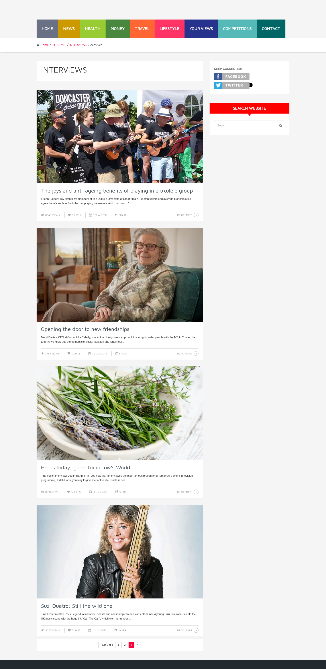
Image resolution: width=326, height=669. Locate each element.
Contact (271, 28)
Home (47, 28)
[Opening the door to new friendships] (120, 275)
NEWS (69, 28)
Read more (184, 215)
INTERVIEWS (78, 45)
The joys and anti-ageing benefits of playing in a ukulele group (117, 190)
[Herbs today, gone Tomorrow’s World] (120, 413)
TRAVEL (142, 28)
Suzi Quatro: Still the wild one (76, 606)
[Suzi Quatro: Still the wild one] (120, 551)
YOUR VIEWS (201, 28)
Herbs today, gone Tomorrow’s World (85, 467)
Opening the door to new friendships (85, 329)
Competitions (237, 28)
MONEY (118, 28)
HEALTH (92, 28)
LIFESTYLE (169, 28)
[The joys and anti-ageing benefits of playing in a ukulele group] (120, 136)
